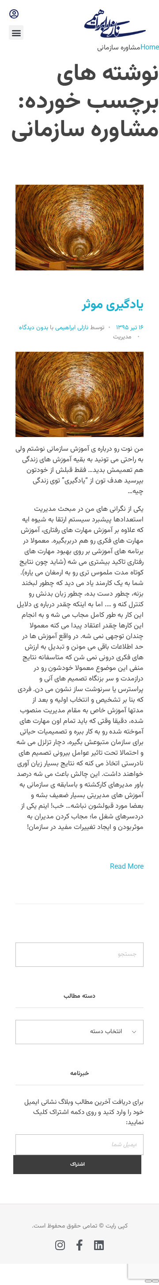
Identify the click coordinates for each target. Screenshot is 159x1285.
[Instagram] (60, 1245)
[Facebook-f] (79, 1245)
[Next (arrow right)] (148, 1281)
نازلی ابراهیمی (70, 328)
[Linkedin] (99, 1245)
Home (149, 47)
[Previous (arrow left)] (155, 1281)
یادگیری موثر (113, 305)
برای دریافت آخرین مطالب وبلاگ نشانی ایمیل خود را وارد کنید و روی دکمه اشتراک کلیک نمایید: (84, 1112)
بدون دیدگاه (33, 328)
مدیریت (122, 337)
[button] (16, 32)
